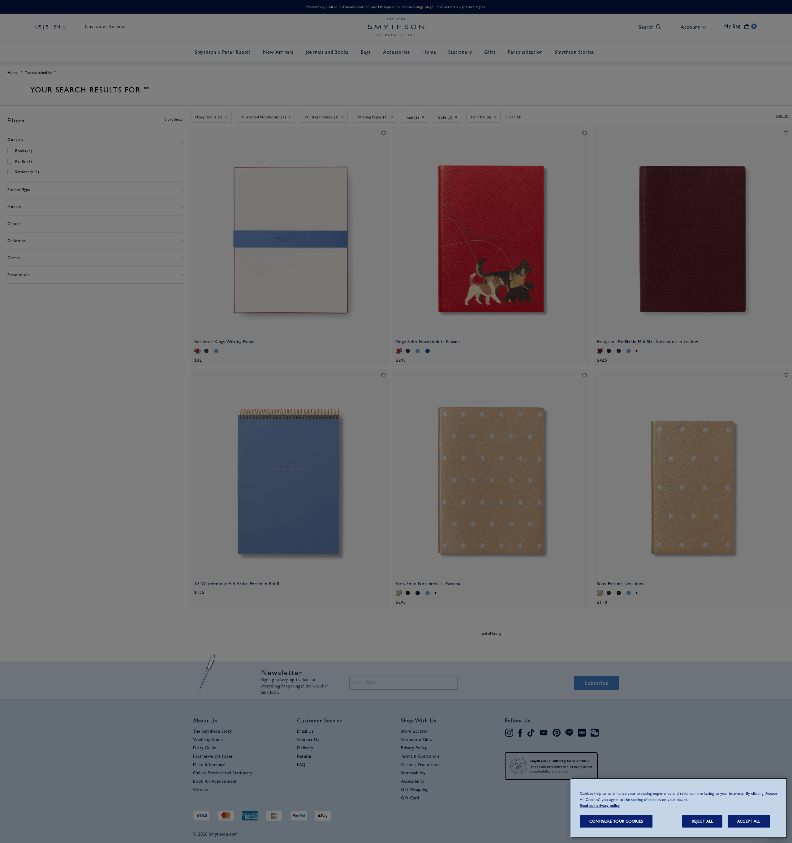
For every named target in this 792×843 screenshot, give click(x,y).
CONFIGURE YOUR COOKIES (616, 821)
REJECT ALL (702, 821)
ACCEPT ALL (748, 821)
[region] (678, 808)
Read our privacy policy (600, 805)
